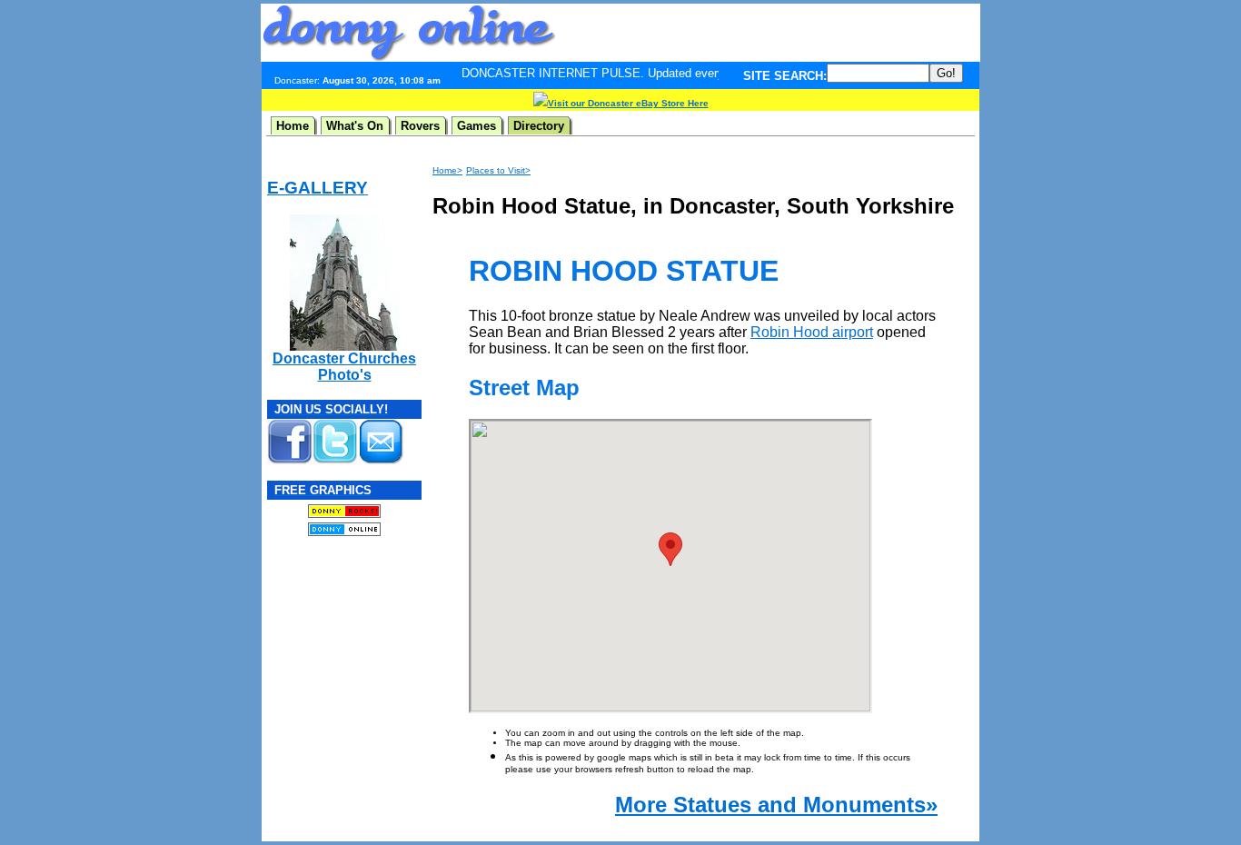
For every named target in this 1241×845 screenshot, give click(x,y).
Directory (538, 126)
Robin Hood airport (811, 332)
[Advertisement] (767, 32)
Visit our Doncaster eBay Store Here (628, 103)
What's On (354, 126)
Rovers (420, 126)
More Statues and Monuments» (776, 804)
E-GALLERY (317, 187)
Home (292, 126)
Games (476, 126)
